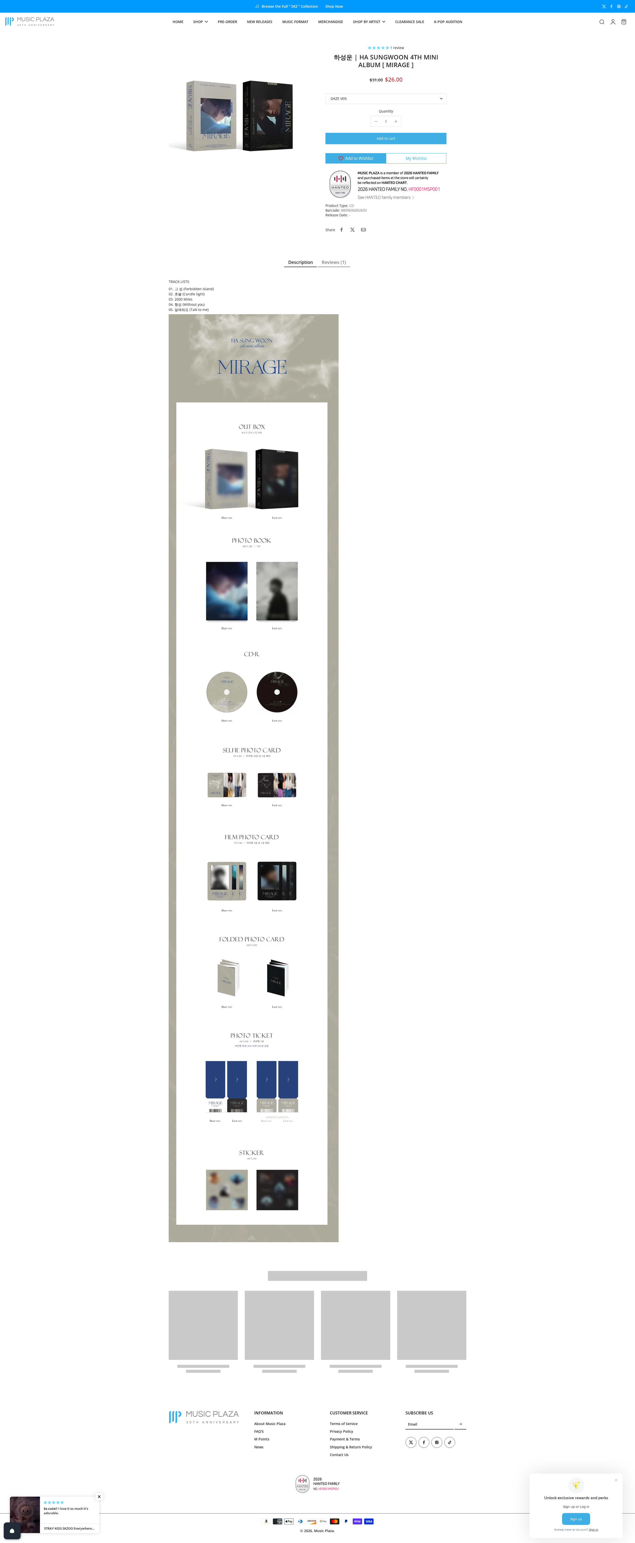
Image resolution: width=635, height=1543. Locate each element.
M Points (261, 1439)
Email (412, 1424)
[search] (601, 22)
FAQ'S (259, 1431)
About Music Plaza (270, 1423)
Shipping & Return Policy (351, 1447)
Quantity (386, 111)
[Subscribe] (460, 1424)
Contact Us (339, 1454)
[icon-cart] (623, 22)
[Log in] (612, 22)
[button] (379, 47)
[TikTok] (626, 6)
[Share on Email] (363, 229)
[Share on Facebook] (341, 229)
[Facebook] (611, 6)
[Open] (12, 1530)
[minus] (376, 121)
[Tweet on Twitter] (352, 229)
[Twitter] (604, 6)
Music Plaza (324, 1530)
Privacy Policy (341, 1431)
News (258, 1447)
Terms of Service (344, 1423)
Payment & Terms (345, 1439)
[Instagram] (619, 6)
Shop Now (334, 6)
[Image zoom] (239, 115)
